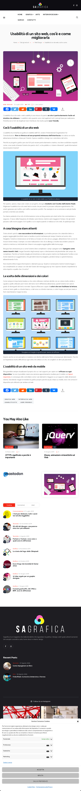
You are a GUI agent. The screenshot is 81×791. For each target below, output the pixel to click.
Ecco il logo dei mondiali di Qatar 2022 (25, 565)
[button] (78, 721)
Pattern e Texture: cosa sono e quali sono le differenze (25, 540)
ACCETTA (40, 770)
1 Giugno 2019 (23, 586)
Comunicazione (18, 511)
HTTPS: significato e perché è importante (18, 456)
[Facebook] (7, 109)
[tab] (9, 505)
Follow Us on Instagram (41, 701)
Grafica (15, 548)
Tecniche (15, 523)
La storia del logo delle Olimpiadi (25, 551)
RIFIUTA (40, 775)
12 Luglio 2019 (18, 104)
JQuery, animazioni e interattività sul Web (59, 456)
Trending (9, 505)
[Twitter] (15, 109)
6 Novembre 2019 (24, 548)
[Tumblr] (46, 109)
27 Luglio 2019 (29, 511)
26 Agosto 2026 (22, 674)
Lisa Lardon (39, 104)
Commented (21, 505)
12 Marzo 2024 (9, 452)
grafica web (10, 399)
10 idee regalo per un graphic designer (24, 577)
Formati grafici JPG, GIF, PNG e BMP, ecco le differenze (24, 590)
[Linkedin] (30, 109)
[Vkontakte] (54, 109)
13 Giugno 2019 (49, 452)
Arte (14, 674)
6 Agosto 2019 (24, 536)
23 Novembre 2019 (26, 523)
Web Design (38, 43)
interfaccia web (25, 399)
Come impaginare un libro (22, 666)
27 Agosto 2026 (25, 663)
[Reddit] (22, 109)
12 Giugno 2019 (24, 574)
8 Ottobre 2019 (24, 561)
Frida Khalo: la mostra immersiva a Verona (29, 677)
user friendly (26, 402)
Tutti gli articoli (24, 42)
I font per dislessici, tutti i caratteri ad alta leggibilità (25, 515)
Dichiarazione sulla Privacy (44, 787)
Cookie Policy (31, 787)
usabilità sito (11, 402)
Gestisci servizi (7, 762)
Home (15, 43)
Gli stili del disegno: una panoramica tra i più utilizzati (25, 527)
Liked (32, 505)
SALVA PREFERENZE (40, 781)
